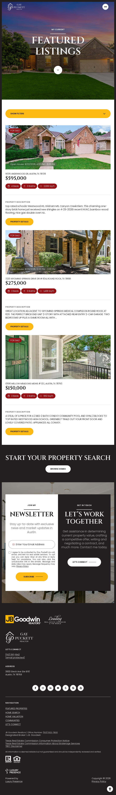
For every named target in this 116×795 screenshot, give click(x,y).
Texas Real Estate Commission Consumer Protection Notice (37, 740)
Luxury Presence (14, 781)
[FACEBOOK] (35, 688)
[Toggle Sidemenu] (105, 7)
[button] (84, 562)
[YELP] (66, 688)
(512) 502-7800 (50, 732)
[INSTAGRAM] (43, 688)
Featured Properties (16, 708)
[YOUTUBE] (58, 688)
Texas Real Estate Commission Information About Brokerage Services (42, 743)
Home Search (12, 712)
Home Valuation (14, 716)
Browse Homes (58, 469)
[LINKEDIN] (50, 688)
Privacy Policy (22, 566)
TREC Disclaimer (13, 746)
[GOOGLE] (73, 688)
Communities (12, 720)
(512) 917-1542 (12, 654)
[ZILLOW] (81, 688)
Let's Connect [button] (13, 724)
